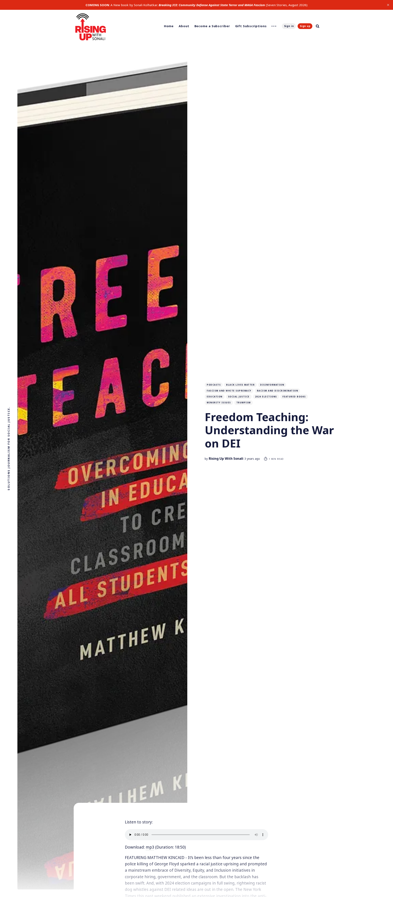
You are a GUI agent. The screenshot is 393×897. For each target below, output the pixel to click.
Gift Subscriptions (251, 26)
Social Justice (239, 396)
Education (214, 396)
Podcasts (214, 384)
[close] (388, 5)
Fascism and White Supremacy (229, 390)
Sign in (289, 26)
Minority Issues (219, 402)
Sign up (305, 26)
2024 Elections (266, 396)
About (184, 26)
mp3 (150, 847)
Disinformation (272, 384)
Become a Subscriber (212, 26)
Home (169, 26)
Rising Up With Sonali (226, 458)
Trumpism (243, 402)
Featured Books (294, 396)
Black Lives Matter (240, 384)
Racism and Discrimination (277, 390)
